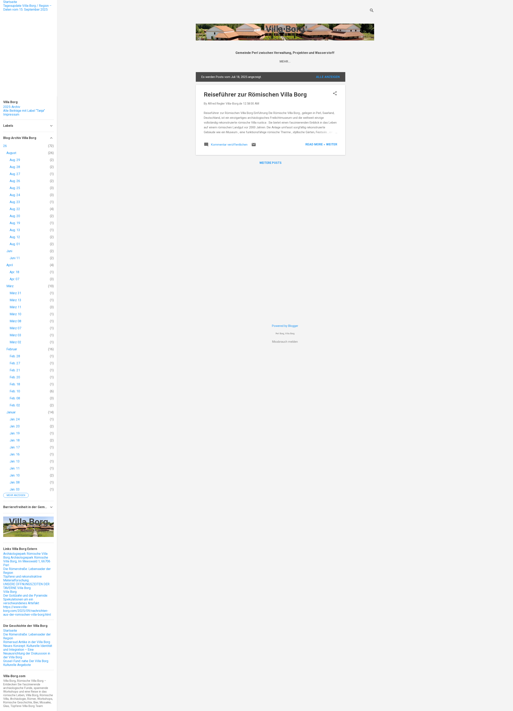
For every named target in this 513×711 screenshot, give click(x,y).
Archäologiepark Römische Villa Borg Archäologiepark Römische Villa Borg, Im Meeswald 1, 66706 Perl (26, 559)
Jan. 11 (15, 468)
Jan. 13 (15, 461)
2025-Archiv (11, 107)
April (9, 265)
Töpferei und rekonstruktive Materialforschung (22, 578)
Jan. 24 (15, 419)
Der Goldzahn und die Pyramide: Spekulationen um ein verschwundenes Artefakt (25, 599)
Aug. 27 (15, 174)
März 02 (15, 342)
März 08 (15, 321)
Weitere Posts (271, 162)
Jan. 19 (15, 433)
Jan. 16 (15, 454)
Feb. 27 (15, 363)
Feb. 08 (15, 398)
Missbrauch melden (285, 341)
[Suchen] (371, 11)
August (11, 153)
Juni (9, 251)
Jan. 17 (15, 447)
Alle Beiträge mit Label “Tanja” (24, 111)
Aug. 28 (15, 167)
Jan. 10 (15, 475)
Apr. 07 (14, 279)
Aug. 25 (15, 188)
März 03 (15, 335)
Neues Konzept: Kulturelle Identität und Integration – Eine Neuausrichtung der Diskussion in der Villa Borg (27, 651)
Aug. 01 (15, 244)
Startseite (10, 2)
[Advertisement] (361, 132)
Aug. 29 (15, 160)
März (10, 286)
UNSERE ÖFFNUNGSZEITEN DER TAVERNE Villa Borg (26, 586)
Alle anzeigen (328, 77)
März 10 (15, 314)
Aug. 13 (15, 230)
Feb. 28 (15, 356)
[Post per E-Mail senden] (253, 146)
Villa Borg (285, 29)
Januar (11, 412)
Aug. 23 (15, 202)
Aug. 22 (15, 209)
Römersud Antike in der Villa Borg (26, 642)
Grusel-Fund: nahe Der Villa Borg (25, 661)
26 (5, 146)
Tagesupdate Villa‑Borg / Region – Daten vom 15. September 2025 (27, 7)
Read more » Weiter (321, 144)
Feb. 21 (15, 370)
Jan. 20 (15, 426)
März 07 (15, 328)
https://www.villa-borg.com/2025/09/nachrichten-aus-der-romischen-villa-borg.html (27, 610)
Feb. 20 (15, 377)
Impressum (11, 114)
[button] (334, 94)
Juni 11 (15, 258)
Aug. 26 (15, 181)
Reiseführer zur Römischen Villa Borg (255, 94)
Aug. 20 (15, 216)
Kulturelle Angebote (17, 665)
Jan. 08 (15, 482)
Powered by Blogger (285, 326)
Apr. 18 (14, 272)
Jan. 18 (15, 440)
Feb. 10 (15, 391)
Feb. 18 (15, 384)
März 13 (15, 300)
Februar (11, 349)
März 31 (15, 293)
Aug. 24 (15, 195)
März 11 (15, 307)
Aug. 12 (15, 237)
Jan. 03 (15, 489)
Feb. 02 (15, 405)
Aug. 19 (15, 223)
